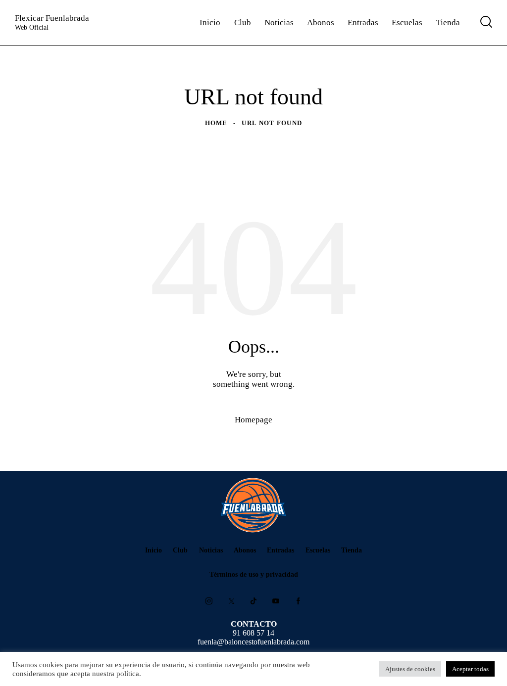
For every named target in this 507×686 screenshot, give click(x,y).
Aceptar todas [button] (470, 669)
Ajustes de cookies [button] (410, 669)
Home (216, 123)
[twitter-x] (231, 601)
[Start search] (486, 21)
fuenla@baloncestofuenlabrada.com (253, 642)
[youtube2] (276, 601)
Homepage (253, 419)
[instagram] (209, 601)
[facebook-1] (298, 601)
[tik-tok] (253, 601)
